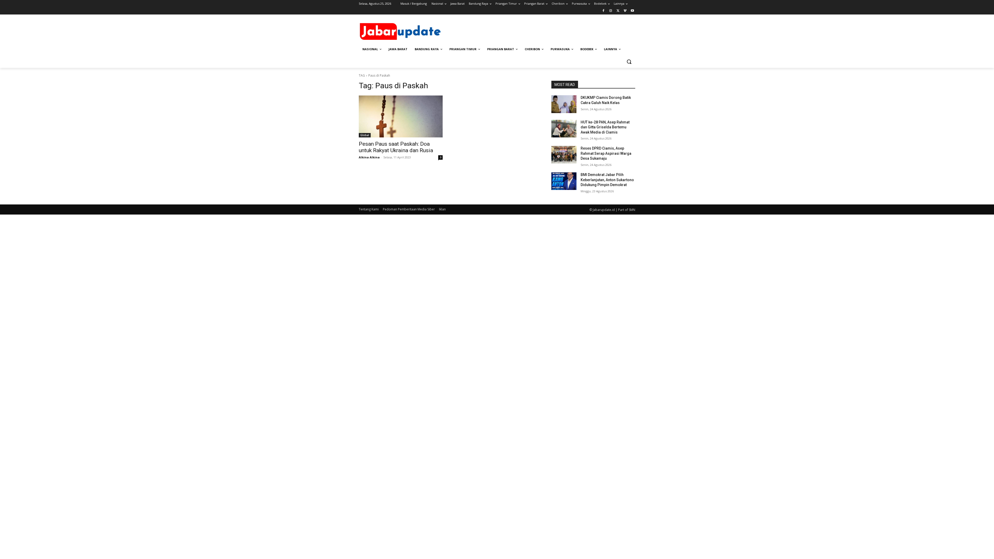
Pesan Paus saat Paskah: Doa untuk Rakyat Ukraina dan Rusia (396, 147)
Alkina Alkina (369, 157)
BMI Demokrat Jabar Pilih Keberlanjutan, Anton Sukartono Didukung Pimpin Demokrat (607, 180)
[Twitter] (618, 11)
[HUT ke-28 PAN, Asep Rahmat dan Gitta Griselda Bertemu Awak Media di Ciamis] (563, 128)
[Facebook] (603, 11)
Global (364, 135)
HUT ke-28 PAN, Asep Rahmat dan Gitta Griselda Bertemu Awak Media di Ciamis (605, 127)
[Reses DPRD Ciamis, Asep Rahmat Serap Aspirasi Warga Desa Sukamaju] (563, 155)
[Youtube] (632, 11)
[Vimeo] (625, 11)
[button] (629, 61)
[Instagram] (611, 11)
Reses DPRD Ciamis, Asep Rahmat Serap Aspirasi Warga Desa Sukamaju (606, 153)
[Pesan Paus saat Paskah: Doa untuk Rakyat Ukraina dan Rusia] (401, 116)
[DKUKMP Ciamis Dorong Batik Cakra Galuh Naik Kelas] (563, 104)
